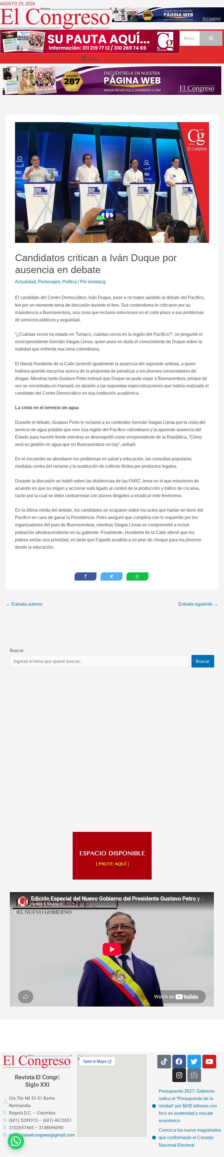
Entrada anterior (24, 604)
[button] (90, 58)
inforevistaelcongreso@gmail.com (42, 1135)
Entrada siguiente (198, 604)
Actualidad (25, 281)
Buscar (16, 650)
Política (69, 281)
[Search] (211, 38)
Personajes (49, 281)
